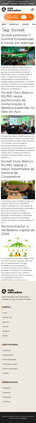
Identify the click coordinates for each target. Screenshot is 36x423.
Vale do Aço (14, 24)
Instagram (6, 388)
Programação (7, 355)
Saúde (4, 336)
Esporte (25, 24)
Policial (5, 326)
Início (4, 24)
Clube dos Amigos (9, 364)
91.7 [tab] (23, 17)
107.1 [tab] (29, 17)
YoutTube (6, 402)
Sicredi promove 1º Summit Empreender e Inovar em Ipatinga (17, 39)
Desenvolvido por (18, 418)
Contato (5, 373)
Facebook (6, 392)
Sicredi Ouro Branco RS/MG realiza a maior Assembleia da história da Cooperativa (17, 169)
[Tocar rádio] (7, 17)
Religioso (6, 331)
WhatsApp (6, 397)
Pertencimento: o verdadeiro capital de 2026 (18, 230)
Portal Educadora (9, 359)
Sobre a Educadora (10, 369)
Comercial (6, 350)
